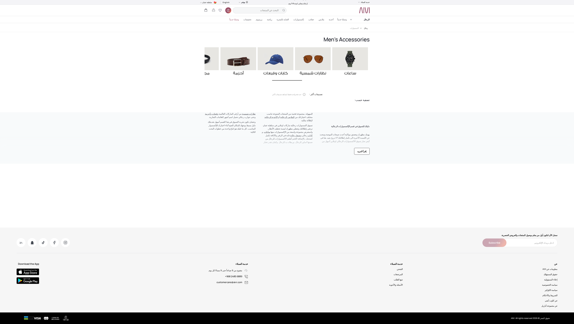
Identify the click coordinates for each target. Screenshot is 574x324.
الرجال (367, 19)
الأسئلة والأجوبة (396, 284)
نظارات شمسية (249, 113)
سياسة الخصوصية (549, 284)
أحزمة (208, 113)
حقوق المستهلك (550, 274)
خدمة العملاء (365, 2)
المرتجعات (398, 274)
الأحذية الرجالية (271, 117)
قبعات (214, 113)
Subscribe (494, 242)
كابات (310, 135)
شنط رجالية (295, 135)
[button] (220, 10)
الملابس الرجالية (287, 117)
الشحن (400, 269)
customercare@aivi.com (229, 282)
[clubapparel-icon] (228, 10)
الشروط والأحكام (549, 295)
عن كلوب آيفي (551, 300)
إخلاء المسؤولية (550, 279)
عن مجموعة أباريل (549, 305)
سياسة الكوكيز (551, 290)
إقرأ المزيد (361, 151)
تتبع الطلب (398, 279)
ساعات (267, 131)
